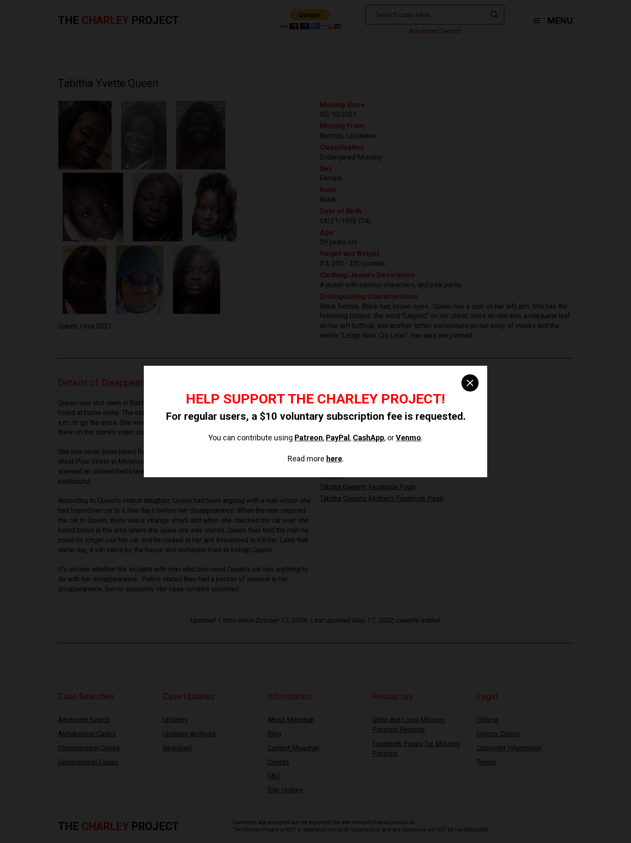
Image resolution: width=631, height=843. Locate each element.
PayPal (338, 437)
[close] (470, 382)
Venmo (408, 437)
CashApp (368, 437)
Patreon (308, 437)
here (334, 458)
